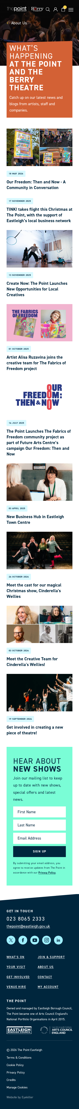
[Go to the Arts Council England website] (56, 1030)
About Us (18, 23)
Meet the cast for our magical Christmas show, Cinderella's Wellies (34, 590)
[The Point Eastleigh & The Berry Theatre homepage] (25, 9)
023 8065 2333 (26, 918)
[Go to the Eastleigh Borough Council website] (19, 1030)
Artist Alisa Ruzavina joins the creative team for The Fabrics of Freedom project (36, 363)
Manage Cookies (17, 1087)
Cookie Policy (15, 1065)
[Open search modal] (48, 9)
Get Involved (18, 977)
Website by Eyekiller (20, 1097)
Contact (45, 977)
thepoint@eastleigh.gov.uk (28, 926)
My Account (48, 987)
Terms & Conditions (19, 1058)
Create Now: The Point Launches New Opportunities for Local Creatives (37, 289)
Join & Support (51, 957)
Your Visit (16, 967)
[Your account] (55, 9)
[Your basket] (63, 9)
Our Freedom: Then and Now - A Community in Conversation (36, 184)
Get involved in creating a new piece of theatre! (35, 730)
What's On (16, 957)
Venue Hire (16, 987)
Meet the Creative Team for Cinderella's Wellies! (32, 662)
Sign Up (39, 851)
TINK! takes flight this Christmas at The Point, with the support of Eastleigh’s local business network (39, 214)
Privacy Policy (47, 872)
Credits (11, 1080)
